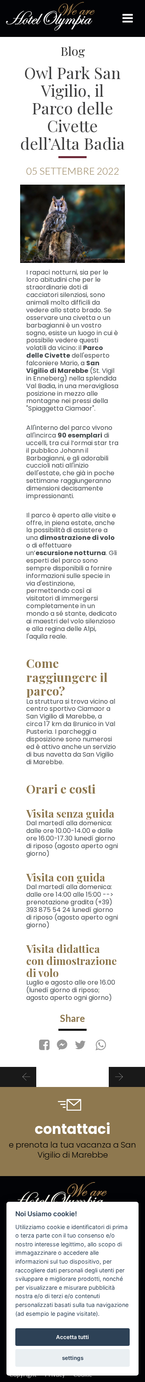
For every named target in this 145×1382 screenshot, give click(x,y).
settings (72, 1358)
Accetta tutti (72, 1337)
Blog (72, 51)
